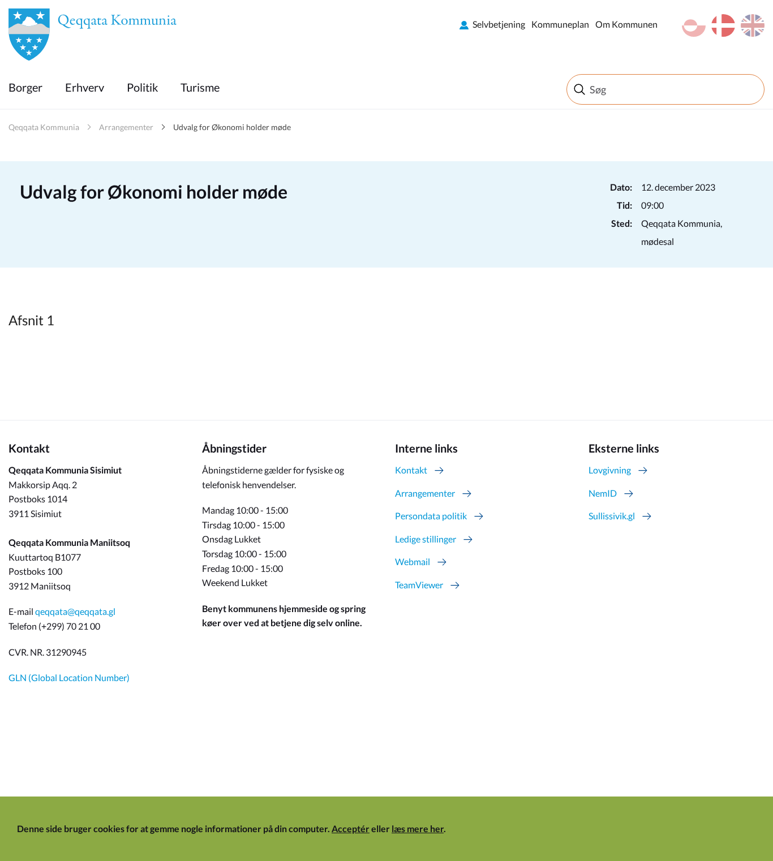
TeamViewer (419, 584)
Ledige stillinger (425, 538)
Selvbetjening (499, 24)
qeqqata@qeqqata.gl (75, 611)
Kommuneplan (560, 24)
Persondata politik (431, 515)
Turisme (200, 87)
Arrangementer (126, 127)
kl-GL (694, 25)
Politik (142, 87)
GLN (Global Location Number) (69, 677)
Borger (25, 87)
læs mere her (418, 828)
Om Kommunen (626, 24)
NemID (603, 493)
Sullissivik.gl (612, 515)
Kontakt (411, 469)
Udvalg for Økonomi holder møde (232, 127)
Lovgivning (610, 469)
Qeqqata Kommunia (43, 127)
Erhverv (84, 87)
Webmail (412, 561)
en (753, 25)
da (723, 25)
